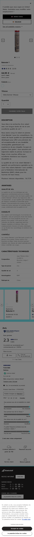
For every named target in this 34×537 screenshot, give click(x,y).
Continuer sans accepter (17, 524)
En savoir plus (26, 519)
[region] (17, 518)
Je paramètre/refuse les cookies (17, 533)
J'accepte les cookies (17, 528)
